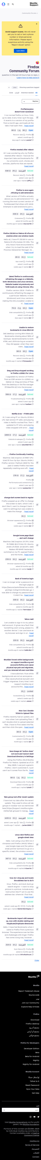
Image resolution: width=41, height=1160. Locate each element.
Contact (35, 1157)
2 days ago (19, 318)
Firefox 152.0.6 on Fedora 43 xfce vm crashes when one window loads (18, 234)
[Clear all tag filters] (8, 87)
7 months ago (9, 825)
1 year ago (17, 181)
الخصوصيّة (35, 1149)
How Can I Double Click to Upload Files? (25, 712)
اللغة (37, 1106)
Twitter (38, 1117)
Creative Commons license (31, 1134)
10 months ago (15, 569)
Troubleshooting (17, 399)
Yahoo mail (29, 619)
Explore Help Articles (30, 1007)
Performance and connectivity (20, 483)
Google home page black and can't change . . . (23, 536)
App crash (19, 261)
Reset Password (32, 1085)
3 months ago (11, 361)
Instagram (30, 1117)
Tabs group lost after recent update (19, 797)
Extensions (19, 218)
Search (13, 4)
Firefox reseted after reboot (22, 150)
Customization (17, 736)
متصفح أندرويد (34, 1028)
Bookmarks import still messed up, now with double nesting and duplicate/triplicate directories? (20, 921)
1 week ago (7, 909)
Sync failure (18, 949)
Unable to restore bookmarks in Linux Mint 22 (22, 328)
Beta (37, 1052)
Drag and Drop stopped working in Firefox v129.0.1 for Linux (20, 372)
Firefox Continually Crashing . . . (20, 454)
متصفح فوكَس (34, 1035)
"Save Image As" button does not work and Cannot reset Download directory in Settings (20, 753)
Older (37, 960)
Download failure (16, 782)
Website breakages (15, 439)
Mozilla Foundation (31, 1124)
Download (35, 1020)
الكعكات (36, 1153)
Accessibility (18, 696)
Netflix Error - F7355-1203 (23, 414)
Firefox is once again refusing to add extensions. (22, 191)
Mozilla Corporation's (18, 1122)
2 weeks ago (18, 267)
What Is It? (34, 1081)
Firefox (28, 135)
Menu (8, 4)
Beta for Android (32, 1056)
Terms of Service (32, 1145)
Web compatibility (16, 312)
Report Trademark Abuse (28, 991)
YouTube (34, 1117)
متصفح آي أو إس (33, 1032)
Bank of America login (24, 579)
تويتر (37, 999)
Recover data (18, 135)
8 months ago (12, 224)
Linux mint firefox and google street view (24, 836)
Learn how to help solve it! (28, 78)
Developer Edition (31, 1049)
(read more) (29, 126)
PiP (22, 906)
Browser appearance (15, 520)
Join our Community (30, 1003)
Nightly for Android (31, 1064)
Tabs (21, 823)
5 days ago (16, 140)
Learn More (21, 51)
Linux (15, 87)
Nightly (36, 1060)
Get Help (35, 1093)
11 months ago (11, 610)
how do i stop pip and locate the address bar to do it (22, 879)
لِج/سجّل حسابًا (33, 1077)
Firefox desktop (32, 1024)
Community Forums (29, 13)
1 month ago (18, 742)
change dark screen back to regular (19, 498)
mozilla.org (34, 1141)
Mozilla (33, 977)
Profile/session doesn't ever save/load (24, 110)
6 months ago (13, 650)
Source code (34, 995)
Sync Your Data (32, 1089)
